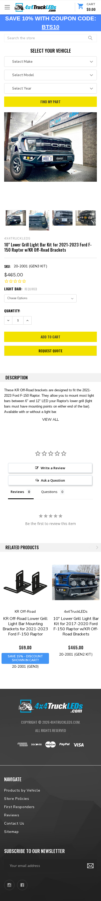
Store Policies (16, 798)
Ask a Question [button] (53, 480)
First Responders (19, 806)
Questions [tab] (49, 491)
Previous (89, 547)
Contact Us (14, 823)
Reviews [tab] (17, 491)
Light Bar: (20, 288)
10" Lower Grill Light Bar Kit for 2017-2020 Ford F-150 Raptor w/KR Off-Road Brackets (76, 626)
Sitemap (11, 831)
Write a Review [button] (53, 468)
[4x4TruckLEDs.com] (50, 705)
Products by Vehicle (22, 790)
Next (96, 547)
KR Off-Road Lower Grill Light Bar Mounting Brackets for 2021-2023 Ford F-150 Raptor (25, 626)
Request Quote (50, 350)
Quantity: (12, 310)
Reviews (11, 815)
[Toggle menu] (7, 7)
